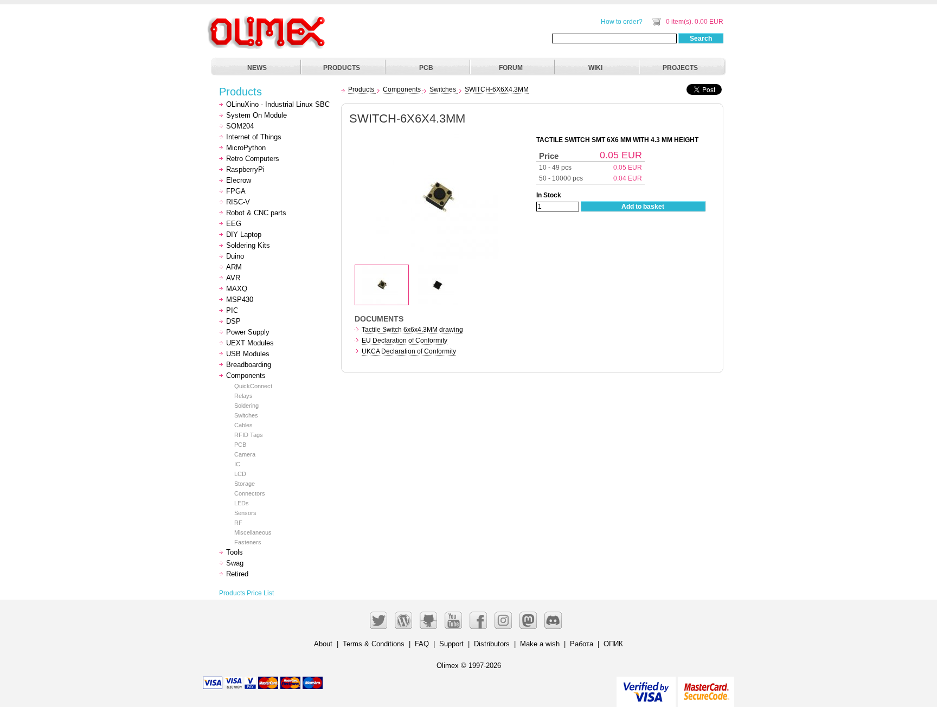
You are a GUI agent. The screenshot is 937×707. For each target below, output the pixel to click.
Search (701, 38)
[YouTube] (453, 620)
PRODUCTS (341, 68)
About (323, 644)
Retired (237, 574)
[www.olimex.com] (268, 19)
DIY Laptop (243, 234)
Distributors (492, 644)
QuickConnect (253, 386)
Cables (243, 425)
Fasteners (247, 542)
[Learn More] (706, 687)
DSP (233, 321)
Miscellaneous (253, 532)
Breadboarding (248, 365)
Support (451, 644)
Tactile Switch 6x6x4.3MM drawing (412, 329)
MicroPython (246, 148)
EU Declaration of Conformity (404, 340)
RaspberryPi (245, 169)
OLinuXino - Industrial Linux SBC (278, 104)
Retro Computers (252, 159)
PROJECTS (680, 68)
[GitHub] (428, 620)
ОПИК (613, 644)
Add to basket (642, 206)
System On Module (256, 115)
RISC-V (238, 202)
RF (238, 522)
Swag (234, 563)
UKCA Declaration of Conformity (409, 351)
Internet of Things (253, 137)
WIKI (595, 68)
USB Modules (247, 354)
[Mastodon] (528, 620)
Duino (235, 256)
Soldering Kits (248, 245)
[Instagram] (503, 620)
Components (246, 375)
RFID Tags (248, 435)
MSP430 (239, 299)
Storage (244, 483)
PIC (232, 310)
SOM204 (240, 126)
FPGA (236, 191)
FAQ (422, 644)
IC (237, 464)
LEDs (241, 503)
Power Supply (247, 332)
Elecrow (238, 180)
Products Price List (246, 593)
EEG (233, 224)
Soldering (246, 405)
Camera (244, 454)
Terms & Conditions (374, 644)
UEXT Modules (250, 343)
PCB (426, 68)
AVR (233, 278)
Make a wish (540, 644)
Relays (243, 396)
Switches (246, 415)
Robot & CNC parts (256, 213)
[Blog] (403, 620)
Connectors (249, 493)
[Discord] (553, 620)
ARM (234, 267)
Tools (234, 552)
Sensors (245, 513)
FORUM (511, 68)
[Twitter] (378, 620)
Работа (581, 644)
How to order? (622, 21)
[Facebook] (478, 620)
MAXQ (236, 289)
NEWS (257, 68)
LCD (240, 474)
